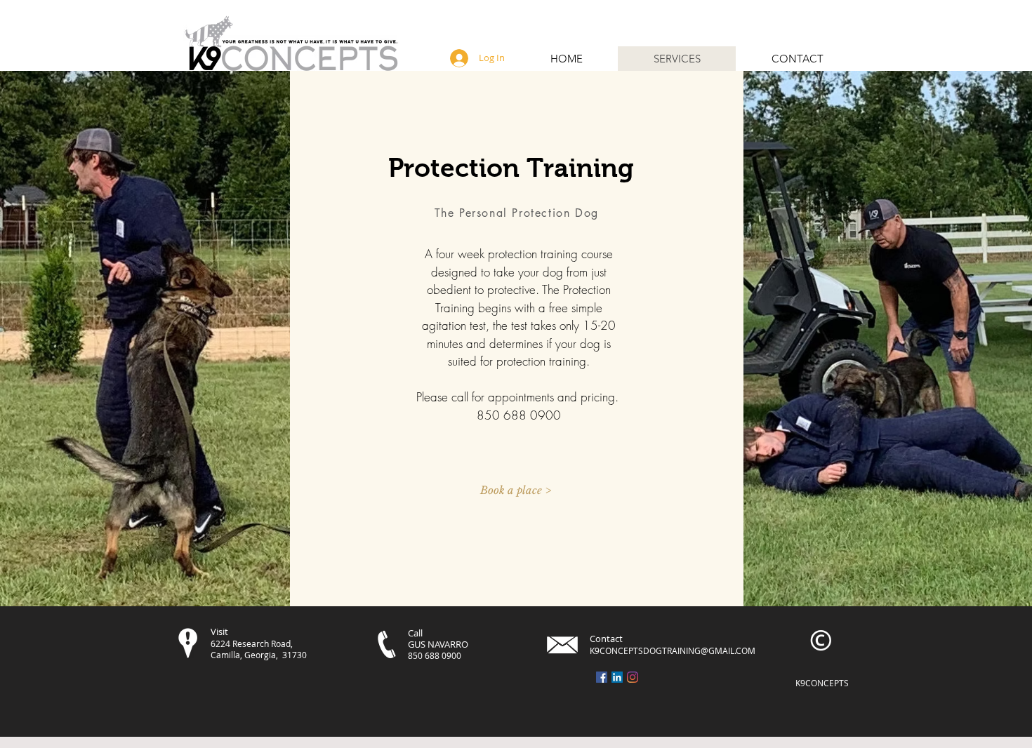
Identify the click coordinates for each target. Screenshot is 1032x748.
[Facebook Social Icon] (601, 677)
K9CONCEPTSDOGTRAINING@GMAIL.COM (672, 650)
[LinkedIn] (617, 677)
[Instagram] (632, 677)
